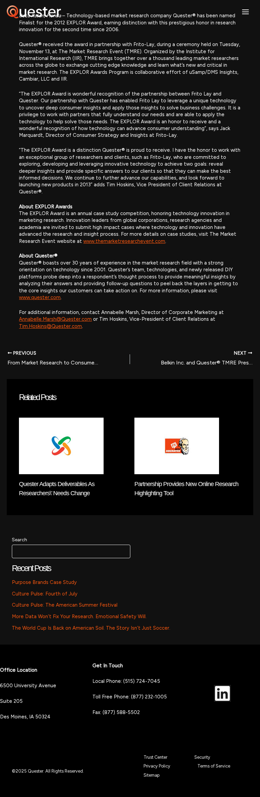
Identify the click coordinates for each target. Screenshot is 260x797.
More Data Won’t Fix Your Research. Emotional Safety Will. (79, 616)
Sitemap (151, 775)
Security (202, 757)
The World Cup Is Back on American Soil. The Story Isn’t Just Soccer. (91, 628)
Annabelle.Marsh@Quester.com (55, 319)
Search (19, 540)
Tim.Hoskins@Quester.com (50, 326)
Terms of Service (213, 766)
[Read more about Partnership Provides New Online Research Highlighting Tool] (176, 445)
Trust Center (155, 757)
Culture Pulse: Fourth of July (45, 594)
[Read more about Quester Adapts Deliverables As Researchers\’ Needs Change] (61, 445)
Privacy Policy (157, 766)
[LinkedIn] (222, 693)
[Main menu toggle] (245, 12)
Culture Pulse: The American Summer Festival (64, 605)
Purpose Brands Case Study (44, 582)
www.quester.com (40, 297)
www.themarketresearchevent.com (124, 241)
